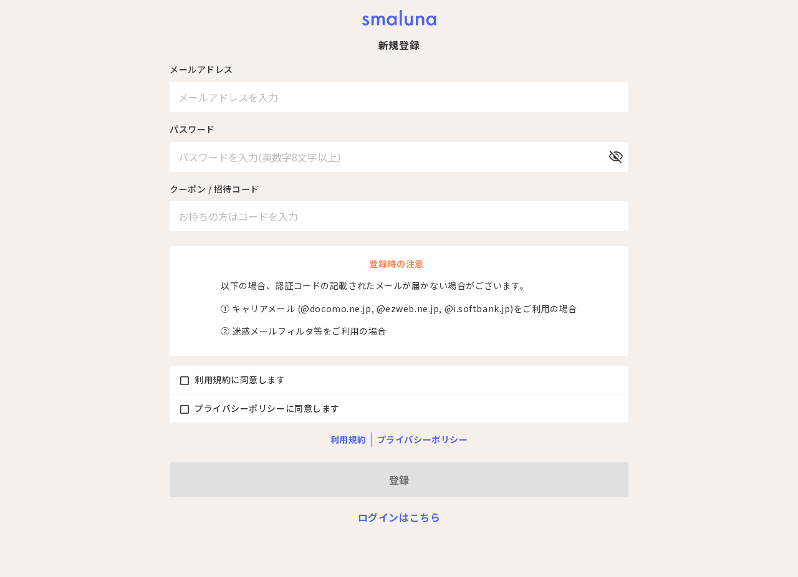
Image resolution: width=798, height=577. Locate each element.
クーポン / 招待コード (214, 189)
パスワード (192, 129)
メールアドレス (201, 69)
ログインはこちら (399, 517)
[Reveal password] (615, 157)
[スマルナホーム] (399, 18)
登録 (399, 479)
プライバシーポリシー (422, 439)
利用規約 (348, 439)
